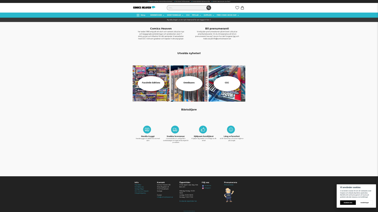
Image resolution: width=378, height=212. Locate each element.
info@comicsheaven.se (165, 197)
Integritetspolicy (140, 193)
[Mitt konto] (237, 8)
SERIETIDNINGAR (174, 15)
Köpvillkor (138, 185)
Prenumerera (228, 185)
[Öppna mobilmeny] (141, 15)
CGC (188, 15)
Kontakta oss (139, 187)
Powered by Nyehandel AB (189, 211)
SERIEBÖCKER (156, 15)
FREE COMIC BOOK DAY (227, 15)
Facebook (207, 185)
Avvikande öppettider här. (188, 201)
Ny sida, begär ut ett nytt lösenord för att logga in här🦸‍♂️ (189, 20)
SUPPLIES (208, 15)
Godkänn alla (348, 202)
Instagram (207, 188)
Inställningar (365, 202)
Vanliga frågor (139, 189)
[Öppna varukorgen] (242, 8)
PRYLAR (195, 15)
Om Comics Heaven (142, 191)
